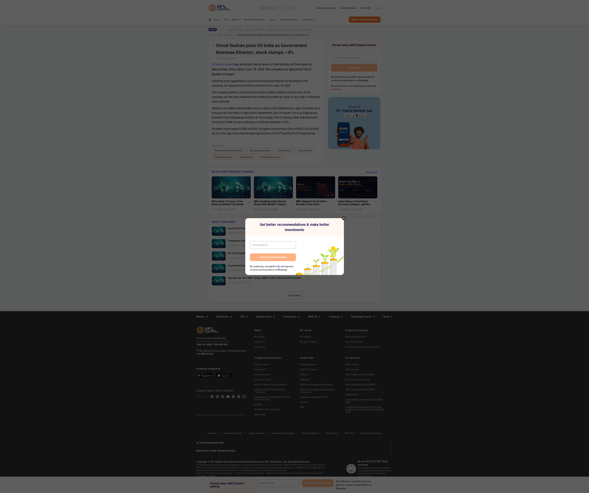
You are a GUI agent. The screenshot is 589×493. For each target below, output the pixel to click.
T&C (278, 266)
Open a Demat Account (273, 257)
